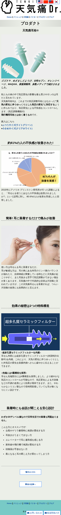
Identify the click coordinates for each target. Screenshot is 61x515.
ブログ (51, 17)
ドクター (33, 17)
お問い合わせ (36, 513)
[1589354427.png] (30, 349)
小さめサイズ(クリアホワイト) (17, 128)
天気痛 (26, 17)
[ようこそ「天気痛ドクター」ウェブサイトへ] (31, 12)
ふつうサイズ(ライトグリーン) (17, 125)
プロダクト (43, 17)
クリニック (17, 17)
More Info (31, 472)
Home (9, 17)
